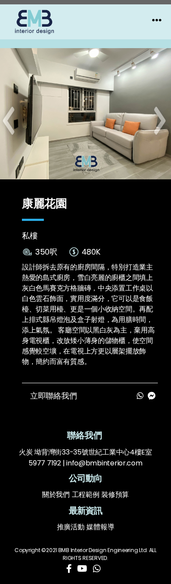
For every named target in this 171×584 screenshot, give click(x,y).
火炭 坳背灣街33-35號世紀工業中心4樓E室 (85, 452)
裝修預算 (115, 495)
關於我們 (56, 495)
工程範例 (86, 495)
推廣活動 (71, 527)
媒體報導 (100, 527)
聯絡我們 (85, 435)
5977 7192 (44, 463)
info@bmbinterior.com (104, 463)
